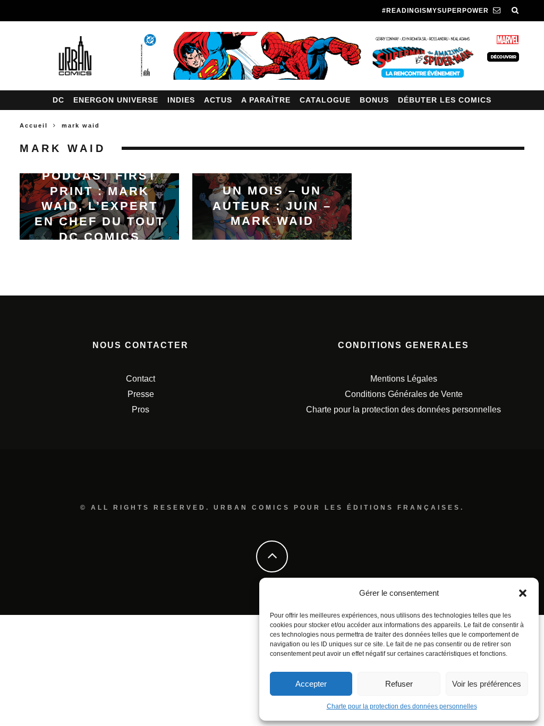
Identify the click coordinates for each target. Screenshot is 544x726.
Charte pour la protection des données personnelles (402, 706)
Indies (181, 100)
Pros (140, 409)
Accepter (311, 683)
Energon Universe (115, 100)
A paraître (266, 100)
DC (58, 100)
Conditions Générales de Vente (404, 394)
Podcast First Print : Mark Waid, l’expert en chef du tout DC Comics (100, 206)
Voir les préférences (486, 683)
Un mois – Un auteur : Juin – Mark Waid (272, 205)
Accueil (34, 125)
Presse (141, 394)
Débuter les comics (444, 100)
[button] (522, 593)
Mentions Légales (403, 378)
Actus (218, 100)
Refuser (399, 683)
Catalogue (325, 100)
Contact (140, 378)
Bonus (374, 100)
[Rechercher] (515, 10)
